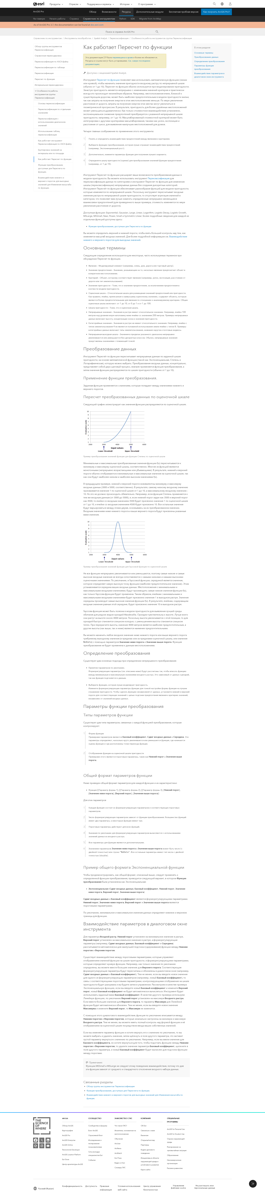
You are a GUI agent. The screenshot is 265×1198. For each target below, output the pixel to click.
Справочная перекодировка (48, 56)
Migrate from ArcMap (150, 18)
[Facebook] (35, 1140)
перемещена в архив (122, 57)
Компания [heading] (146, 1118)
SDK (133, 18)
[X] (41, 1140)
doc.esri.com (97, 24)
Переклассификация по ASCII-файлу (51, 62)
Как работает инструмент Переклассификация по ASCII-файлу (55, 142)
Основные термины (203, 53)
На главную (39, 18)
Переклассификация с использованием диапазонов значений (52, 122)
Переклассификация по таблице (50, 67)
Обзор (92, 11)
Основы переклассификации (51, 103)
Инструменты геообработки (78, 38)
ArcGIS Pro (38, 11)
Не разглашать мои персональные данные (204, 1186)
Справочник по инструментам (99, 18)
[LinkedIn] (48, 1140)
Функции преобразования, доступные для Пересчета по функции (119, 226)
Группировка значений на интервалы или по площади (51, 152)
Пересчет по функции (45, 79)
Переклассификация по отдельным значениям (54, 111)
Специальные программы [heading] (173, 1120)
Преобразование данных (206, 57)
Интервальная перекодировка (49, 85)
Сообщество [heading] (94, 1118)
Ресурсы (126, 11)
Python (122, 18)
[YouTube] (48, 1145)
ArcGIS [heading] (65, 1118)
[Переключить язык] (222, 4)
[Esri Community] (35, 1145)
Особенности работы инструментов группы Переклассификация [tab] (46, 94)
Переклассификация (119, 38)
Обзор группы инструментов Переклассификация (48, 48)
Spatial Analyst (100, 38)
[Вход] (230, 4)
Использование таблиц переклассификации (49, 133)
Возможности (109, 11)
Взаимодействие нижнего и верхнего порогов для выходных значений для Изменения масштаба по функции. (54, 183)
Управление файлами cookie (178, 1186)
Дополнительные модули (149, 11)
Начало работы (57, 18)
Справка (74, 18)
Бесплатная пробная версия (183, 11)
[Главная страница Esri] (39, 4)
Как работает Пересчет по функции (54, 159)
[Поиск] (214, 4)
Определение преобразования (209, 61)
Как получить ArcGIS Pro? (216, 11)
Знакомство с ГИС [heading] (123, 1118)
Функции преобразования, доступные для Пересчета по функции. (51, 168)
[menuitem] (73, 1125)
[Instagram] (41, 1145)
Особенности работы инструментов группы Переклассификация (161, 38)
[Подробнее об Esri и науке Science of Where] (41, 1126)
